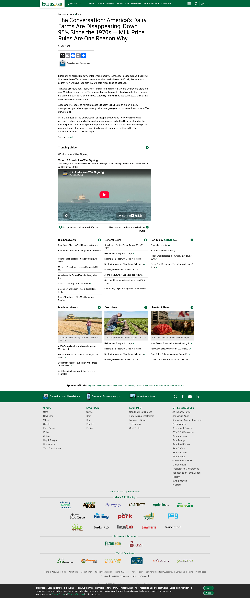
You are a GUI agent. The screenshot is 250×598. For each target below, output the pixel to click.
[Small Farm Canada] (149, 527)
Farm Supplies (179, 452)
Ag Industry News (181, 412)
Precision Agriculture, (145, 386)
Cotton (46, 436)
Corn (45, 412)
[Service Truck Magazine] (125, 527)
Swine (89, 412)
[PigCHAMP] (137, 544)
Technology (135, 424)
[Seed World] (101, 527)
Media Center (86, 572)
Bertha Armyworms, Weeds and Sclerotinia (124, 264)
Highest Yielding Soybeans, (100, 386)
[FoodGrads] (161, 560)
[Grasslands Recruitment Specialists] (185, 560)
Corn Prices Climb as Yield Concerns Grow (77, 245)
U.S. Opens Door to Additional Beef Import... (172, 337)
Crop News (110, 307)
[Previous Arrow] (60, 227)
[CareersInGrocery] (113, 560)
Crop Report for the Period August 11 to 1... (125, 337)
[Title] (99, 240)
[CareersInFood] (89, 560)
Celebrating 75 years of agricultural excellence (125, 288)
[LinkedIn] (197, 396)
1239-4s (77, 4)
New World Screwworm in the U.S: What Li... (170, 349)
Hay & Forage (50, 440)
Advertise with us (146, 396)
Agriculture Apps (180, 416)
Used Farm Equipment (140, 412)
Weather (176, 485)
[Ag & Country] (137, 505)
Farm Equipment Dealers (141, 416)
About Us (55, 572)
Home (91, 3)
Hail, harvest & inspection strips (118, 253)
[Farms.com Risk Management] (149, 516)
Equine (89, 428)
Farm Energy (178, 440)
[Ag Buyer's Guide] (89, 505)
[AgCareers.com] (65, 560)
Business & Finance (182, 428)
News (78, 14)
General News (112, 239)
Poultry (90, 424)
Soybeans (48, 416)
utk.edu (70, 137)
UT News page (86, 131)
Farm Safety (178, 448)
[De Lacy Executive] (137, 560)
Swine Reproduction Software (170, 386)
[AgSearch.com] (185, 505)
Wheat (46, 420)
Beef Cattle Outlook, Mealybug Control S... (170, 354)
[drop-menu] (189, 3)
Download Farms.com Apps (106, 396)
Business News (67, 239)
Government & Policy (183, 460)
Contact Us (180, 572)
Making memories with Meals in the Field (122, 259)
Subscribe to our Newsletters (78, 63)
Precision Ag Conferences (185, 468)
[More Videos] (147, 148)
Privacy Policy (137, 572)
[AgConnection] (113, 505)
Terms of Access (122, 572)
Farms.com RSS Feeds (197, 572)
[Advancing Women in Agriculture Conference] (65, 505)
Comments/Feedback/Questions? (159, 572)
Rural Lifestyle (179, 481)
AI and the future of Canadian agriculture (123, 275)
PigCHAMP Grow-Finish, (124, 386)
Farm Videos (178, 456)
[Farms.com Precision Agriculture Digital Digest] (173, 516)
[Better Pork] (125, 516)
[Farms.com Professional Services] (113, 544)
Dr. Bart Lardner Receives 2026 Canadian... (170, 359)
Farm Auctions (179, 436)
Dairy (89, 420)
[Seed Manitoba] (77, 527)
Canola (46, 424)
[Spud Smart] (173, 527)
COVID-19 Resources (183, 432)
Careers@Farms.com (103, 572)
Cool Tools (134, 428)
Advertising (73, 572)
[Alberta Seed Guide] (77, 516)
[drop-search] (196, 3)
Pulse (46, 432)
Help (64, 572)
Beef (88, 416)
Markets (110, 3)
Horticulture (49, 444)
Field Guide (49, 428)
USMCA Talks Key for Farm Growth (74, 283)
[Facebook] (183, 396)
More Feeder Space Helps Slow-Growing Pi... (171, 343)
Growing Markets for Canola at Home (121, 269)
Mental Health (179, 464)
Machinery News (68, 307)
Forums (164, 239)
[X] (175, 396)
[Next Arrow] (147, 227)
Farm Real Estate (133, 3)
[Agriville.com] (161, 505)
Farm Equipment (151, 3)
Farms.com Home (66, 14)
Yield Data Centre (52, 448)
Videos (120, 3)
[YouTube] (190, 396)
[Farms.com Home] (52, 4)
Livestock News (160, 307)
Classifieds (166, 3)
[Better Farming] (101, 516)
